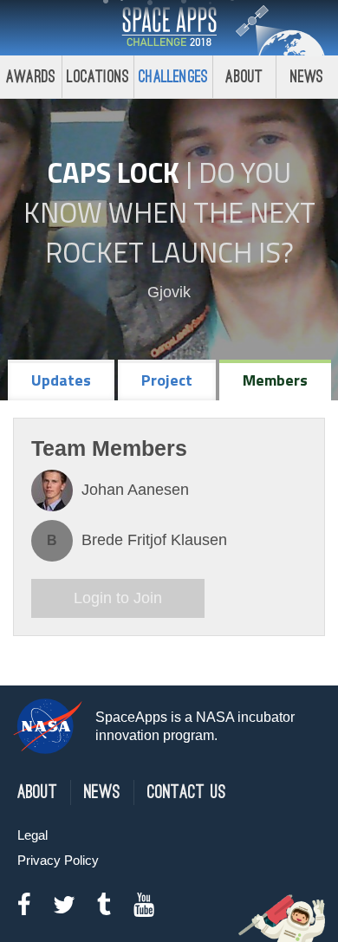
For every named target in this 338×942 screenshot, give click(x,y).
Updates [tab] (61, 380)
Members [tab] (275, 380)
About (244, 76)
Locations (98, 76)
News (307, 76)
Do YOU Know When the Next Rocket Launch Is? (169, 212)
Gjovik (169, 292)
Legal (32, 835)
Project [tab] (166, 380)
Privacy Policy (58, 860)
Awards (30, 76)
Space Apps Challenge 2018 (169, 27)
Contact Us (186, 792)
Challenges (173, 76)
